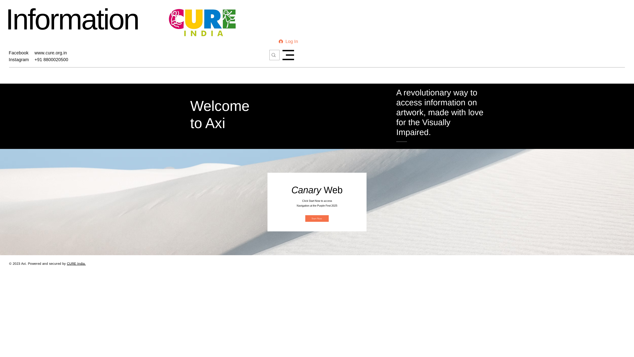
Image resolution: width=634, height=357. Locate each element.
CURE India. (76, 263)
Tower (51, 22)
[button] (288, 55)
